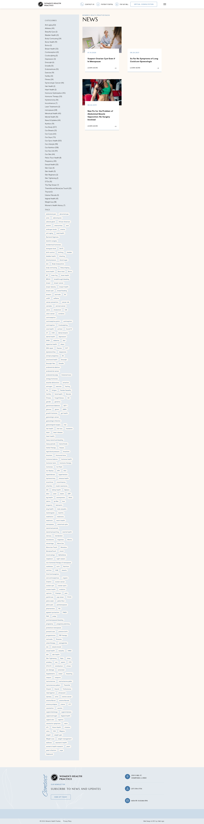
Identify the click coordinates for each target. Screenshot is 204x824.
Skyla (61, 658)
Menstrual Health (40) (53, 113)
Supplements (50, 674)
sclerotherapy (50, 643)
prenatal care (50, 631)
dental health (50, 336)
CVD (53, 333)
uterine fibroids (64, 700)
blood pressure (51, 260)
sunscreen (61, 670)
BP (47, 275)
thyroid (56, 689)
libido (70, 497)
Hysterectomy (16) (51, 100)
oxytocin (49, 593)
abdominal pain (51, 214)
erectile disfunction (52, 382)
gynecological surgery (53, 425)
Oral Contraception (52, 574)
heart (48, 432)
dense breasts (63, 333)
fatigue (54, 390)
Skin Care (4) (49, 168)
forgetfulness (59, 398)
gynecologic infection (53, 421)
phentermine (50, 608)
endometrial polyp (52, 375)
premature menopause (53, 628)
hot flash (59, 467)
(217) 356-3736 (136, 789)
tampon (48, 677)
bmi (47, 264)
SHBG (69, 651)
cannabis (49, 306)
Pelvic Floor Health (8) (53, 158)
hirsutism (49, 455)
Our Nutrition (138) (52, 147)
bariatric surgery (51, 241)
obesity (64, 570)
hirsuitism (66, 451)
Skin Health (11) (50, 171)
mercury (48, 536)
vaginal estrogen (51, 716)
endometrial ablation (53, 367)
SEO (153, 821)
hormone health (66, 459)
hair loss (59, 428)
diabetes (56, 340)
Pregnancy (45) (50, 161)
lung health (50, 509)
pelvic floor (61, 601)
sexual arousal (56, 647)
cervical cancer (60, 306)
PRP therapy (63, 635)
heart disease (57, 432)
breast (48, 283)
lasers (62, 494)
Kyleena (66, 490)
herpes (61, 448)
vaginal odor (50, 719)
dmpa (62, 344)
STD (70, 662)
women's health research (54, 746)
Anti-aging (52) (50, 25)
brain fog (54, 275)
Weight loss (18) (50, 202)
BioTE (61, 248)
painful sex (49, 597)
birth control (50, 252)
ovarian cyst (50, 585)
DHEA (48, 340)
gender (48, 402)
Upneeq (48, 697)
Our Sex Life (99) (51, 151)
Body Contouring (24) (53, 38)
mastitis (60, 513)
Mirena (69, 539)
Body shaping (65, 268)
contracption (67, 321)
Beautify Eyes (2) (51, 32)
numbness (49, 566)
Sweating (69, 674)
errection (66, 382)
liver (63, 501)
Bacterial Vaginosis (52, 237)
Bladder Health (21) (52, 35)
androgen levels (51, 229)
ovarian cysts (62, 585)
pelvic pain (49, 605)
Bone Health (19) (51, 42)
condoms (61, 313)
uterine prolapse (51, 704)
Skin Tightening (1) (51, 178)
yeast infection (51, 750)
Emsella (61, 363)
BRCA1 (48, 279)
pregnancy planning (63, 624)
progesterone (50, 635)
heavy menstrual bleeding (54, 440)
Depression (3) (50, 59)
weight (48, 735)
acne (47, 218)
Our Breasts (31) (51, 130)
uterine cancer (67, 697)
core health (50, 329)
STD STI (48, 666)
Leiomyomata (60, 497)
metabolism (59, 536)
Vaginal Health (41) (51, 198)
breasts (48, 294)
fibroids (68, 394)
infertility (49, 486)
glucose (48, 409)
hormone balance (52, 459)
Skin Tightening (51, 658)
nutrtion (49, 570)
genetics (57, 402)
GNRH (65, 409)
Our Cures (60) (50, 134)
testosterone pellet (65, 681)
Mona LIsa (60, 543)
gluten (57, 409)
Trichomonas (67, 689)
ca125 (48, 298)
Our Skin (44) (50, 154)
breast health (63, 287)
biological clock (51, 248)
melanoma (60, 516)
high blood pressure (52, 451)
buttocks (58, 294)
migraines (60, 539)
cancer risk (65, 302)
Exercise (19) (49, 72)
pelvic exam (50, 601)
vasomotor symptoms (53, 723)
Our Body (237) (51, 127)
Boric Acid (61, 271)
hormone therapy (65, 463)
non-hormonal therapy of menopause (58, 562)
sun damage (50, 670)
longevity (49, 505)
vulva (47, 731)
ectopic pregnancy (52, 356)
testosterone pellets (53, 685)
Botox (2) (48, 45)
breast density (51, 287)
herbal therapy (51, 448)
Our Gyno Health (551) (53, 141)
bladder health (51, 256)
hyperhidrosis (50, 474)
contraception (51, 317)
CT (47, 333)
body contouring (51, 268)
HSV (65, 471)
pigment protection (52, 612)
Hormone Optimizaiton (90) (55, 93)
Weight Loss (50, 739)
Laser (55, 494)
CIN (66, 310)
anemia (62, 229)
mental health (67, 532)
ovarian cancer (60, 582)
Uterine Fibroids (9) (52, 195)
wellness (49, 742)
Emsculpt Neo (50, 363)
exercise (58, 386)
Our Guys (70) (50, 137)
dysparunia (62, 352)
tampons (58, 677)
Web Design (147, 821)
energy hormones (52, 379)
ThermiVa (67, 685)
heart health (50, 436)
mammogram (50, 513)
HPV (58, 471)
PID (59, 608)
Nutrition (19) (49, 124)
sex (47, 647)
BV (65, 294)
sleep (69, 658)
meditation (49, 516)
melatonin (49, 520)
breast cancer (58, 283)
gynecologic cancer (52, 417)
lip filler (56, 501)
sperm (63, 662)
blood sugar (63, 260)
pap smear (60, 597)
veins (66, 723)
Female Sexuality (65, 390)
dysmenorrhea (51, 352)
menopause (50, 524)
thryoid (48, 689)
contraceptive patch (53, 321)
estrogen (49, 386)
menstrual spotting (52, 532)
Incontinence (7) (51, 103)
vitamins (67, 727)
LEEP (69, 494)
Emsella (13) (49, 66)
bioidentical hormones (53, 245)
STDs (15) (48, 181)
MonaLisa (64, 547)
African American (64, 222)
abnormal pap (64, 214)
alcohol (48, 225)
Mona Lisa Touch (51, 547)
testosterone (50, 681)
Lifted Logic (160, 821)
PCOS (69, 597)
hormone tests (51, 463)
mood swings (50, 555)
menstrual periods (52, 528)
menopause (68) (51, 110)
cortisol (59, 329)
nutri (58, 566)
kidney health (56, 490)
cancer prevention (52, 302)
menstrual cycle (62, 524)
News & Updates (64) (52, 120)
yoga (61, 750)
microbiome (50, 539)
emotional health (51, 359)
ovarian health (51, 589)
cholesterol (57, 310)
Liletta (48, 501)
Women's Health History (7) (55, 205)
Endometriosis (66, 375)
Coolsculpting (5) (51, 55)
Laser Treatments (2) (52, 107)
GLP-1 (65, 405)
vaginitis (60, 719)
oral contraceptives (52, 578)
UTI (70, 704)
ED (63, 356)
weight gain (58, 735)
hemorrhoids (63, 444)
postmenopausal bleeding (54, 620)
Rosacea (59, 639)
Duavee (59, 348)
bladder (69, 252)
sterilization (59, 666)
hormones (49, 467)
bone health (50, 271)
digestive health (51, 344)
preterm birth (63, 631)
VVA (54, 731)
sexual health (50, 651)
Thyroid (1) (48, 192)
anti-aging (49, 233)
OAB (56, 570)
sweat (60, 674)
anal (67, 225)
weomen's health (61, 742)
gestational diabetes (53, 405)
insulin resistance (61, 486)
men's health (60, 520)
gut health (64, 413)
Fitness (48, 398)
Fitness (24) (49, 79)
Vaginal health (65, 716)
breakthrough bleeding (61, 279)
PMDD (65, 612)
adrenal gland (50, 222)
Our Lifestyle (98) (51, 144)
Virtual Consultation (144, 4)
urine (56, 697)
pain (66, 593)
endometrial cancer (52, 371)
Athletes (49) (49, 28)
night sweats (61, 559)
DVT (66, 348)
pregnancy (49, 624)
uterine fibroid (50, 700)
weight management (65, 739)
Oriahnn (48, 582)
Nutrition (66, 566)
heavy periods (50, 444)
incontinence (61, 482)
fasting (67, 386)
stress (69, 666)
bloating (62, 256)
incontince (49, 482)
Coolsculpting (63, 325)
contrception (50, 325)
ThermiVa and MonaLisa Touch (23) (58, 188)
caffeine (56, 298)
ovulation (62, 589)
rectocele (49, 639)
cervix (48, 310)
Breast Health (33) (51, 49)
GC (68, 398)
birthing (60, 252)
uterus (63, 704)
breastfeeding (62, 291)
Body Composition (58, 264)
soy (56, 662)
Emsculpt (64, 359)
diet (64, 340)
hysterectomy (50, 478)
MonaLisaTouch (51, 551)
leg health (49, 497)
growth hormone (51, 413)
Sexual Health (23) (51, 164)
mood (61, 551)
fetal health (58, 394)
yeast (68, 746)
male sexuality (61, 509)
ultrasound (61, 693)
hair (65, 425)
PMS (47, 616)
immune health (64, 478)
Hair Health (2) (50, 86)
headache (69, 428)
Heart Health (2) (50, 90)
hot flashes (50, 471)
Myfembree (62, 555)
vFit (47, 727)
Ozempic (58, 593)
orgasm (65, 578)
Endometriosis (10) (52, 69)
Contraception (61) (52, 52)
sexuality (61, 651)
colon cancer (50, 313)
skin (47, 654)
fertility (48, 394)
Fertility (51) (49, 76)
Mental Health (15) (51, 117)
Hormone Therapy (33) (53, 96)
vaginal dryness (66, 712)
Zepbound (49, 754)
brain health (65, 275)
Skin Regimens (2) (51, 175)
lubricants (59, 505)
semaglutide (63, 643)
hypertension (63, 474)
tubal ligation (50, 693)
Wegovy (62, 731)
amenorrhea (58, 225)
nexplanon (49, 559)
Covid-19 (69, 329)
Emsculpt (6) (49, 62)
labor (47, 494)
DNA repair (49, 348)
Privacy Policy (67, 821)
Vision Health (56, 727)
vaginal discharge (52, 712)
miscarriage (50, 543)
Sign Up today (60, 797)
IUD (47, 490)
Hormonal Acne (61, 455)
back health (60, 233)
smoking (49, 662)
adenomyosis (57, 218)
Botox (70, 271)
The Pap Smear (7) (52, 185)
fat (47, 390)
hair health (49, 428)
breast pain (50, 291)
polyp (54, 616)
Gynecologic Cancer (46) (54, 83)
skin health (56, 654)
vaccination (50, 708)
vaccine (59, 708)
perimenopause (62, 605)
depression (62, 336)
